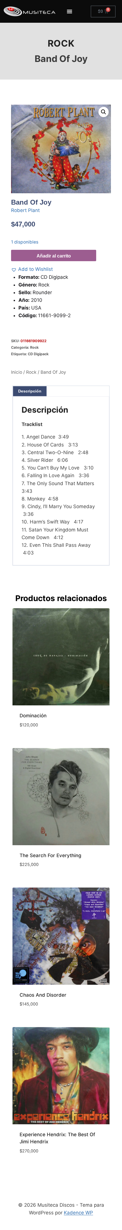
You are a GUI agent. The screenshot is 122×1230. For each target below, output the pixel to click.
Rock (61, 43)
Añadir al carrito (54, 256)
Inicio (16, 372)
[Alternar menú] (69, 11)
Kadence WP (78, 1213)
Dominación (33, 715)
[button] (103, 112)
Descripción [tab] (29, 391)
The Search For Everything (50, 855)
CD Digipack (38, 354)
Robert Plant (25, 210)
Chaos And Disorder (43, 995)
